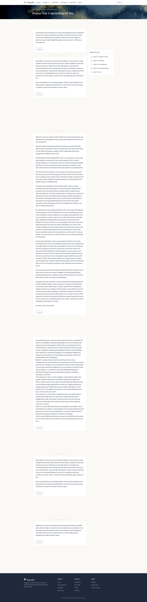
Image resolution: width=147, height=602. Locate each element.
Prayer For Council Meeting (100, 64)
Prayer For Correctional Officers (101, 68)
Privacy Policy (94, 585)
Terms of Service (95, 587)
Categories (60, 587)
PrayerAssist (64, 2)
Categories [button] (46, 2)
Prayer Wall (73, 2)
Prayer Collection (62, 585)
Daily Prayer (55, 2)
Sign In (120, 2)
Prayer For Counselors (98, 60)
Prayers (38, 2)
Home (33, 9)
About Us (93, 582)
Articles (80, 2)
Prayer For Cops (97, 72)
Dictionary (77, 590)
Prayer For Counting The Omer (100, 56)
